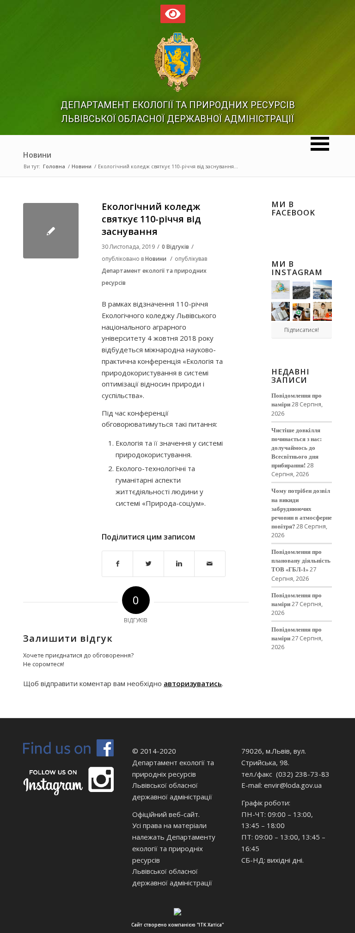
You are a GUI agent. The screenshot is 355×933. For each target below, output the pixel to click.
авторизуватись (193, 683)
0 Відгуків (175, 247)
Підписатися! (301, 330)
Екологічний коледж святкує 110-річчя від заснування (151, 219)
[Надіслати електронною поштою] (210, 564)
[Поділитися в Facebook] (117, 564)
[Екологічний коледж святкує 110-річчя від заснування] (51, 230)
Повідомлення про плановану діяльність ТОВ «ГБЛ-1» (301, 560)
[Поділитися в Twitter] (148, 564)
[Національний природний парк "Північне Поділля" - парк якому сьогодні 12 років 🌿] (322, 289)
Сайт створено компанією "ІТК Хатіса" (177, 924)
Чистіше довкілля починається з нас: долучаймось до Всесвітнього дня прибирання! (296, 448)
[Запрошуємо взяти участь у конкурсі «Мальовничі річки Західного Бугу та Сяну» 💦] (322, 311)
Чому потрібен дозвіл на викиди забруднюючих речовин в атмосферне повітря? (301, 508)
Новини (37, 155)
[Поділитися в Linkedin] (179, 564)
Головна (54, 166)
